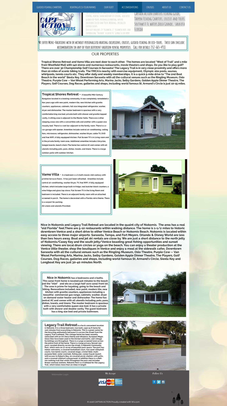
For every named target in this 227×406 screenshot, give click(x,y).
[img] (102, 382)
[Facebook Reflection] (154, 382)
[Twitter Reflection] (159, 382)
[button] (148, 119)
